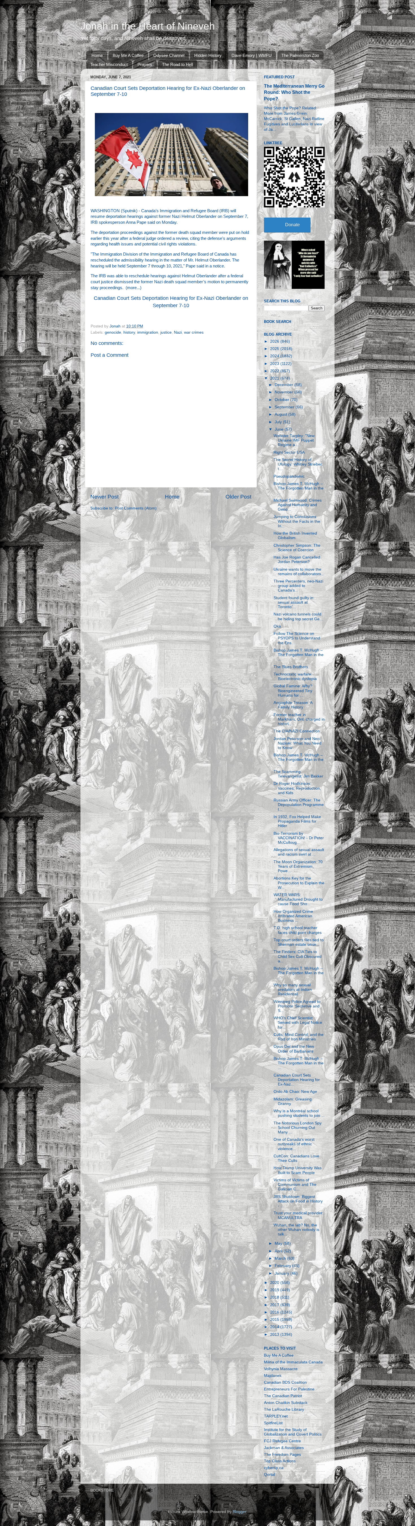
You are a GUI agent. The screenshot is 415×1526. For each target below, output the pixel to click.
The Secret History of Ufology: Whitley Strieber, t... (298, 464)
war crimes (194, 332)
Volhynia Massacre (281, 1369)
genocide (113, 332)
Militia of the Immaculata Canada (293, 1362)
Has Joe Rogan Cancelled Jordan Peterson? (297, 559)
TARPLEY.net (276, 1416)
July (279, 422)
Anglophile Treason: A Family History (293, 705)
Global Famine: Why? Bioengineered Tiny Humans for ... (293, 690)
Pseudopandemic (289, 476)
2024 (275, 356)
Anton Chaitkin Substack (285, 1403)
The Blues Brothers (291, 667)
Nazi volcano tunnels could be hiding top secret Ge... (298, 616)
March (281, 1258)
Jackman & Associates (284, 1448)
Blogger (239, 1512)
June (280, 429)
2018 (275, 1297)
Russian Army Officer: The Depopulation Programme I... (299, 804)
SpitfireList (273, 1423)
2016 (275, 1312)
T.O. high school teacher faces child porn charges (298, 930)
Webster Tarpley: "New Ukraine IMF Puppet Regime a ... (294, 440)
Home (97, 55)
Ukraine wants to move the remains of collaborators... (299, 571)
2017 (275, 1305)
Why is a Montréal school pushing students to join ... (299, 1113)
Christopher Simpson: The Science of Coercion (297, 547)
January (282, 1273)
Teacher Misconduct (109, 64)
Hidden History (208, 55)
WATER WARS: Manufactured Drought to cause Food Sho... (298, 899)
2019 (275, 1290)
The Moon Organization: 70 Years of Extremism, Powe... (298, 866)
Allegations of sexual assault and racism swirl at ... (299, 852)
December (284, 385)
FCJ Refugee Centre (282, 1441)
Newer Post (104, 497)
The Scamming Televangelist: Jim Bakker (298, 774)
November (284, 392)
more (132, 287)
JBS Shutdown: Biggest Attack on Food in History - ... (298, 1201)
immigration (147, 332)
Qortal (269, 1474)
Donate (292, 224)
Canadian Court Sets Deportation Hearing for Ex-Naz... (297, 1079)
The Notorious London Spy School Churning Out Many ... (298, 1127)
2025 (275, 349)
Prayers (144, 64)
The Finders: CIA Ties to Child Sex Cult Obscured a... (298, 956)
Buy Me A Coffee (128, 55)
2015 (275, 1319)
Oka (277, 626)
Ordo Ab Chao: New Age (295, 1091)
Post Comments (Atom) (136, 508)
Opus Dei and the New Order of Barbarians (294, 1048)
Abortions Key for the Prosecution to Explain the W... (299, 882)
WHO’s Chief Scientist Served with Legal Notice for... (298, 1022)
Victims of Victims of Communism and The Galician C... (295, 1184)
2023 (275, 364)
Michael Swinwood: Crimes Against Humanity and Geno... (298, 504)
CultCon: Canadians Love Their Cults (296, 1158)
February (283, 1266)
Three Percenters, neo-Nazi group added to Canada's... (298, 585)
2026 (275, 341)
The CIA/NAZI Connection (297, 731)
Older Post (238, 497)
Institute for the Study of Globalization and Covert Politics (293, 1432)
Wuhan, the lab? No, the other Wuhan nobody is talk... (296, 1229)
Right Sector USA (289, 452)
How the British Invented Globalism (295, 535)
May (279, 1243)
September (285, 407)
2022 (275, 371)
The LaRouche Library (284, 1409)
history (129, 332)
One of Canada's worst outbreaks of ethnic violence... (294, 1144)
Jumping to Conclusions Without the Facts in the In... (297, 521)
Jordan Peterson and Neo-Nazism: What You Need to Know (297, 743)
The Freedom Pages (282, 1454)
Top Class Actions (280, 1461)
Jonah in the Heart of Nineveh (147, 26)
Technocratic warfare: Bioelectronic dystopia (295, 676)
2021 (275, 378)
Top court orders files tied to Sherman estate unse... (299, 942)
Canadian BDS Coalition (285, 1382)
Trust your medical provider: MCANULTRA (299, 1215)
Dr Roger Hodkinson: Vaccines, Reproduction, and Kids (297, 788)
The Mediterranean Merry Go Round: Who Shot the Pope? (294, 92)
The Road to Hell (177, 64)
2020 (275, 1283)
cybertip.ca (273, 1468)
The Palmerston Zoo (300, 55)
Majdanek (272, 1376)
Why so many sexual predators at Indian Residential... (293, 989)
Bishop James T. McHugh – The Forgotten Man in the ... (299, 488)
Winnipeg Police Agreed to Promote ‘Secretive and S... (297, 1006)
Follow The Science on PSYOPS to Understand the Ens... (297, 638)
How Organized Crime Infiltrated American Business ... (293, 916)
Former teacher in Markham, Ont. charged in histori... (299, 719)
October (282, 400)
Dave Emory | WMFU (251, 55)
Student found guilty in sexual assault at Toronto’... (293, 602)
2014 (275, 1327)
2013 (275, 1334)
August (281, 414)
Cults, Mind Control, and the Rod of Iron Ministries (299, 1037)
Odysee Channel (168, 55)
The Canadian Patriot (283, 1396)
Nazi (178, 332)
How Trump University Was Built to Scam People (298, 1170)
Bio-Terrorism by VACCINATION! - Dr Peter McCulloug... (299, 838)
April (279, 1251)
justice (166, 332)
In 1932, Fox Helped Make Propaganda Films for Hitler (297, 821)
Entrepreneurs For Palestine (289, 1389)
